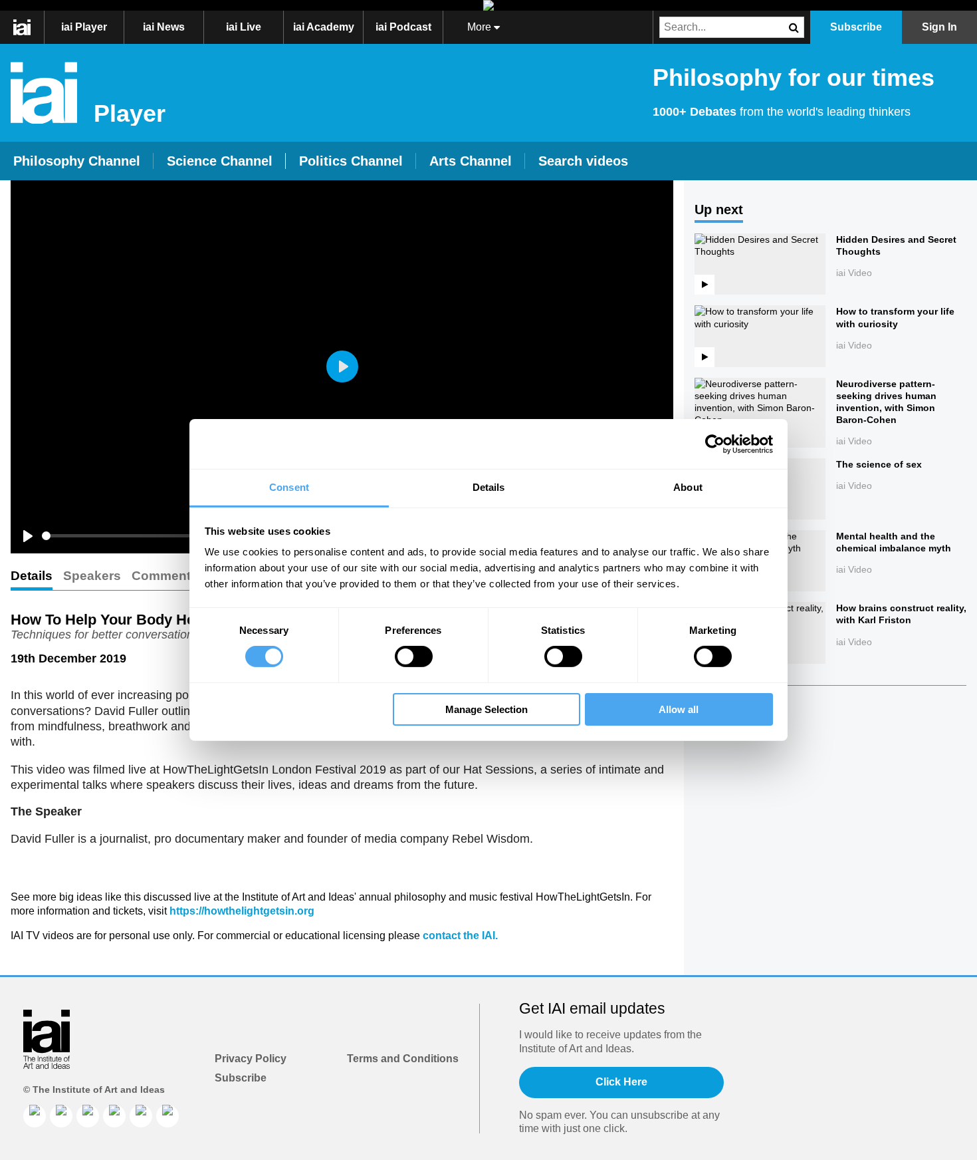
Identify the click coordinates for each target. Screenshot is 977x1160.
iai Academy (323, 27)
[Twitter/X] (114, 1116)
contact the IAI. (460, 935)
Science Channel (219, 161)
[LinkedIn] (34, 1116)
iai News (164, 27)
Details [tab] (489, 487)
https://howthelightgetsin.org (241, 911)
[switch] (414, 656)
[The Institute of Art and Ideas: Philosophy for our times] (29, 27)
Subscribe (241, 1078)
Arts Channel (470, 161)
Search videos (583, 161)
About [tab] (688, 487)
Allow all (679, 709)
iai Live (243, 27)
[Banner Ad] (488, 5)
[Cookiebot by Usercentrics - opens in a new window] (715, 444)
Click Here (621, 1082)
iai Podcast (403, 27)
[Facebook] (61, 1116)
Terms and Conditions (403, 1058)
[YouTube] (167, 1116)
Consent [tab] (289, 487)
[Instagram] (87, 1116)
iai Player (84, 27)
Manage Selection (486, 709)
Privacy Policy (250, 1058)
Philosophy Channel (76, 161)
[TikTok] (141, 1116)
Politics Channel (351, 161)
